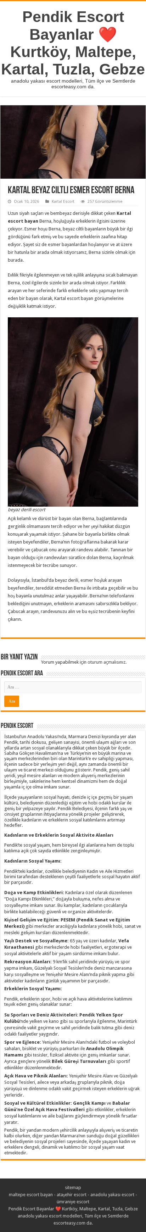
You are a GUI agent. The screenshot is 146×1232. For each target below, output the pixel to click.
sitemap (73, 1187)
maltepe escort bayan (31, 1194)
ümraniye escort (73, 1201)
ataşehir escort (71, 1194)
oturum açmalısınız (106, 662)
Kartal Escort (63, 201)
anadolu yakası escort (112, 1194)
